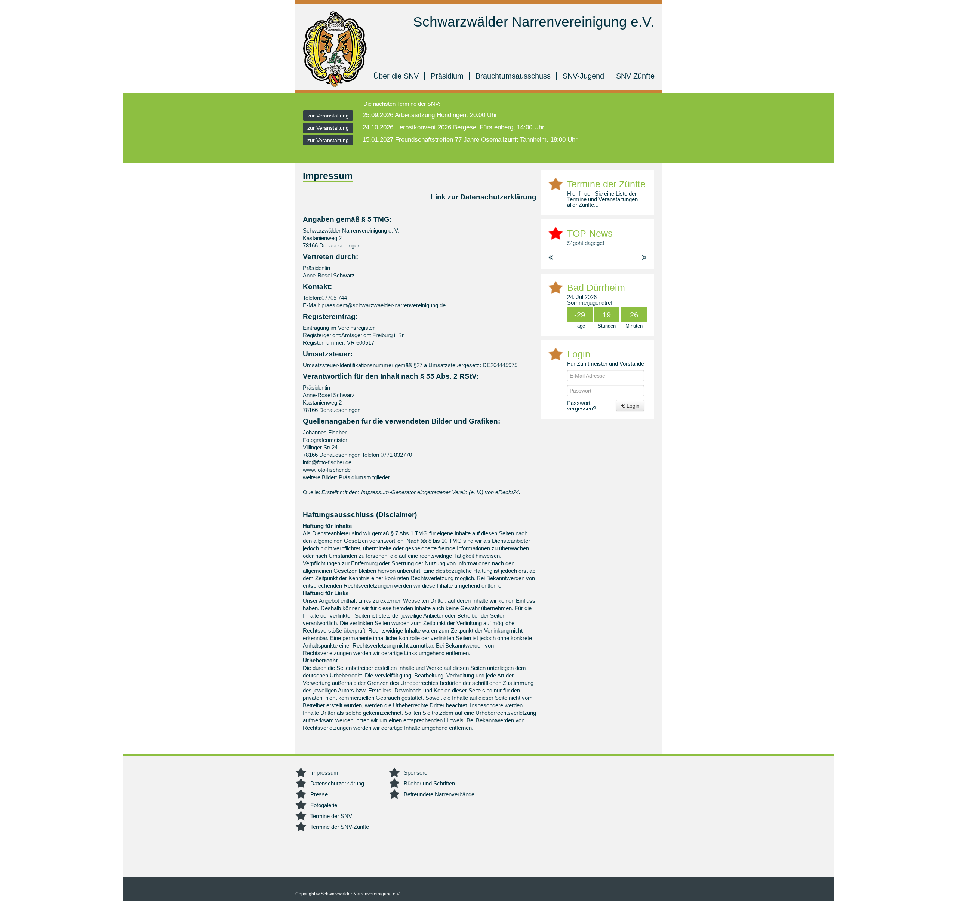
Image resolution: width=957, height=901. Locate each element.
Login (632, 406)
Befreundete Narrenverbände (439, 794)
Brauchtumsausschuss (513, 76)
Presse (319, 794)
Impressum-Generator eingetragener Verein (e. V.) (422, 492)
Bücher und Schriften (429, 783)
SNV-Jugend (583, 76)
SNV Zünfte (635, 76)
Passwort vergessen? (581, 406)
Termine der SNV (331, 816)
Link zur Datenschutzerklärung (483, 197)
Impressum (324, 772)
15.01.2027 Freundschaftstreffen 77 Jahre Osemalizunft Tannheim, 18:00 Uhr (470, 139)
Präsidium (447, 76)
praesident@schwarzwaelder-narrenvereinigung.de (383, 305)
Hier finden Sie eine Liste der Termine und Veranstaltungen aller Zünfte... (602, 199)
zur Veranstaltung (328, 116)
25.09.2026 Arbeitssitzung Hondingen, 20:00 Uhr (430, 115)
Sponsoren (417, 772)
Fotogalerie (323, 805)
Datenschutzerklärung (337, 783)
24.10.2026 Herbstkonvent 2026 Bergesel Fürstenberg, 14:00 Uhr (453, 127)
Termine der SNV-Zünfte (339, 827)
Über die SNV (396, 76)
